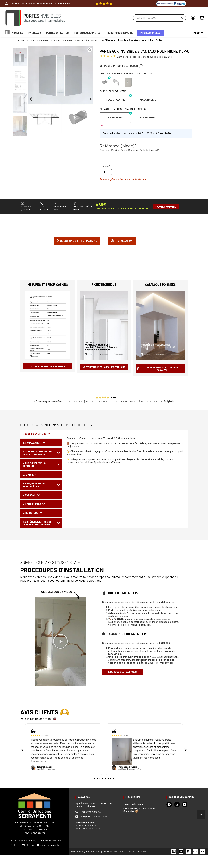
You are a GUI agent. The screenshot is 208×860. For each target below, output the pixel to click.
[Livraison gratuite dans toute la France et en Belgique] (6, 3)
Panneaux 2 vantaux (74, 40)
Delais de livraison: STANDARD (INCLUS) (123, 108)
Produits (32, 40)
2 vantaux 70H (96, 40)
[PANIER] (201, 18)
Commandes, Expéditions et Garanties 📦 (139, 810)
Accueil (20, 40)
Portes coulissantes (87, 32)
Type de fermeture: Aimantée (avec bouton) (126, 73)
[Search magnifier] (182, 18)
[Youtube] (184, 804)
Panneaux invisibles (50, 40)
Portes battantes (57, 32)
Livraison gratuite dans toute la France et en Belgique (40, 3)
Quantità (105, 166)
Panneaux (34, 32)
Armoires (17, 32)
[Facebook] (169, 804)
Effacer (103, 125)
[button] (30, 99)
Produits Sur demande (119, 32)
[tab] (41, 434)
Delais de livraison (133, 804)
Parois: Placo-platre (113, 91)
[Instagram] (177, 804)
